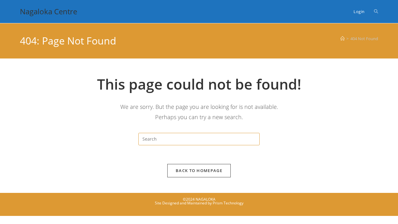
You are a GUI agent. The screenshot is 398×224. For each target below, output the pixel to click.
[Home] (342, 38)
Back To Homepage (199, 170)
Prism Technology (228, 203)
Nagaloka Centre (48, 11)
